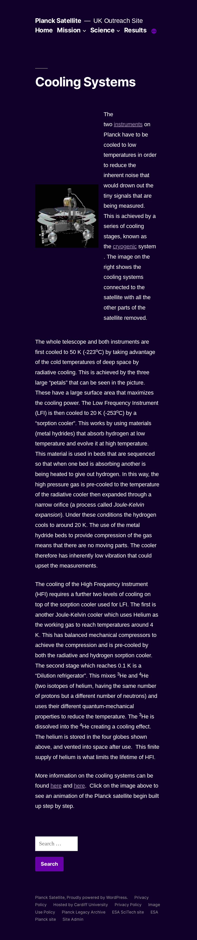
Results (135, 30)
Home (44, 30)
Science (102, 30)
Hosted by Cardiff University (80, 904)
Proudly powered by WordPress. (98, 897)
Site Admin (73, 919)
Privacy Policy (128, 904)
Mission (69, 30)
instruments (128, 124)
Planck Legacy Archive (83, 912)
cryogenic (125, 246)
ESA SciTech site (128, 912)
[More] (154, 31)
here (56, 785)
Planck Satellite (58, 20)
